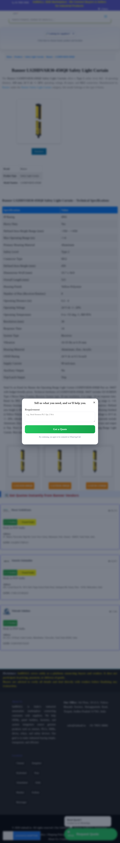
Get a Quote (60, 429)
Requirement (32, 409)
